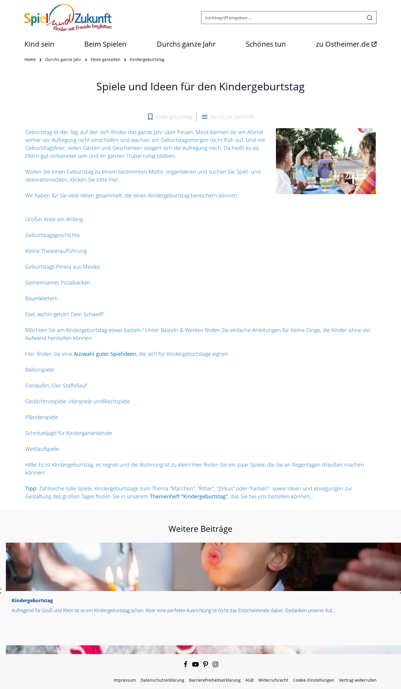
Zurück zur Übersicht (232, 117)
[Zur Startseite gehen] (68, 17)
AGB (249, 680)
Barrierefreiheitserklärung (215, 680)
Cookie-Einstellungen (313, 680)
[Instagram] (215, 666)
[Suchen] (370, 17)
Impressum (125, 680)
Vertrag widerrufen (358, 680)
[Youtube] (196, 666)
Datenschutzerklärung (162, 680)
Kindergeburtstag (174, 117)
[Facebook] (186, 666)
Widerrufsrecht (273, 680)
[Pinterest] (206, 666)
